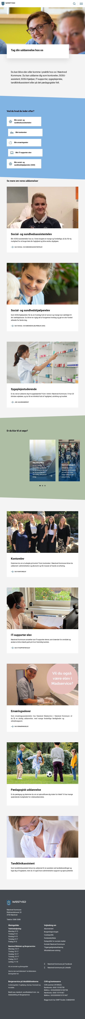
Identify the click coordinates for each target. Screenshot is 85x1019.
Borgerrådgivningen (51, 932)
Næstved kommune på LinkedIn (59, 968)
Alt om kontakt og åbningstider (18, 966)
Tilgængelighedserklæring (53, 947)
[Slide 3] (45, 485)
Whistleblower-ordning (52, 950)
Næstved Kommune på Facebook (60, 964)
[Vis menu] (81, 3)
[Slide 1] (40, 485)
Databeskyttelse (50, 938)
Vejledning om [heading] (50, 925)
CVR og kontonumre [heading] (52, 981)
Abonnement (48, 929)
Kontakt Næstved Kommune (54, 944)
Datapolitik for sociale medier (55, 941)
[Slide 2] (42, 485)
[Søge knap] (74, 3)
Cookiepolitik (48, 935)
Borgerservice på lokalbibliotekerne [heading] (23, 981)
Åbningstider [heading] (13, 925)
